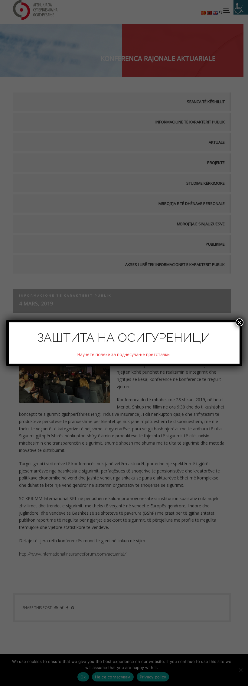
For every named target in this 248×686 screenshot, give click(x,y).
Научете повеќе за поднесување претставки (124, 354)
